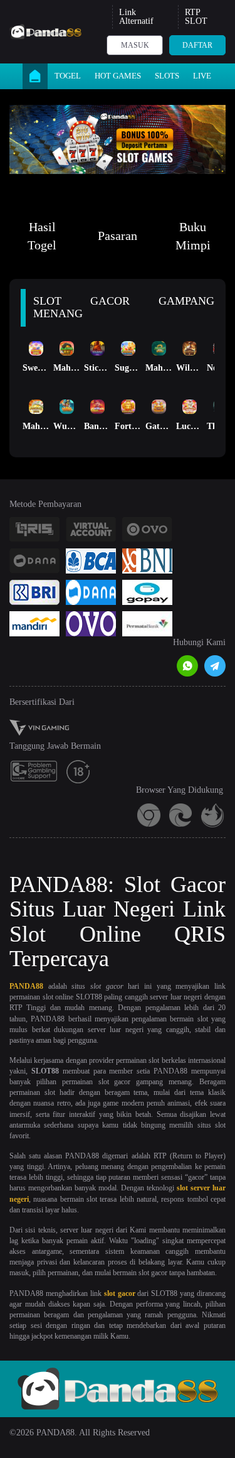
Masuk (135, 45)
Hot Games (118, 75)
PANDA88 (26, 986)
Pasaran (117, 235)
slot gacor (119, 1293)
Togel (68, 75)
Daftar (197, 45)
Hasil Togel (42, 236)
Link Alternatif (136, 17)
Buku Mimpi (193, 236)
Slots (167, 75)
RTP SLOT (196, 17)
